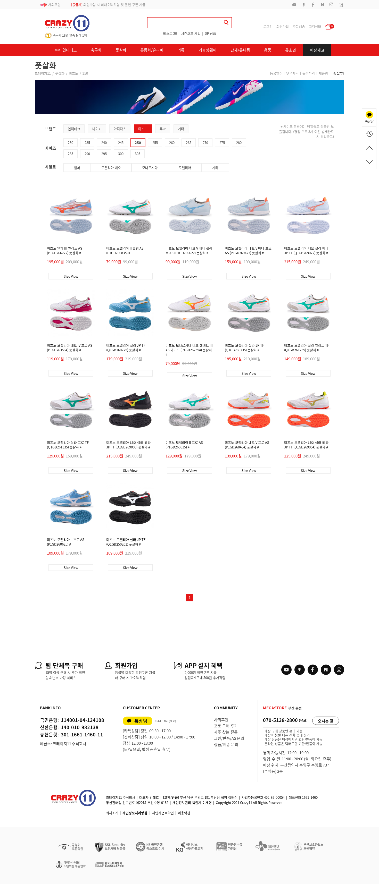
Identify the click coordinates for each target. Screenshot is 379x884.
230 (70, 142)
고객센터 (315, 26)
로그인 (268, 26)
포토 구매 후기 (226, 726)
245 (120, 142)
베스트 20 (170, 33)
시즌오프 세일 (191, 33)
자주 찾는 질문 (226, 732)
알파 (77, 167)
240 (104, 142)
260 (172, 142)
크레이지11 (43, 73)
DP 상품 (210, 33)
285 (70, 153)
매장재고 (317, 50)
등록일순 (276, 73)
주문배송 (299, 26)
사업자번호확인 (163, 812)
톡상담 (140, 720)
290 (87, 153)
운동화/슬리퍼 (151, 50)
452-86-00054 (274, 797)
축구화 (96, 50)
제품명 (323, 73)
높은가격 (308, 73)
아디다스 (120, 128)
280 (239, 142)
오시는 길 (325, 721)
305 (137, 153)
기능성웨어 (208, 50)
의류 (181, 50)
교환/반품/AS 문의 (229, 738)
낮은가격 (292, 73)
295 (104, 153)
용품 (267, 50)
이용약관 (184, 812)
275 (222, 142)
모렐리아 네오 (111, 167)
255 (155, 142)
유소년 (290, 50)
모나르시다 (150, 167)
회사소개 (112, 812)
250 (85, 73)
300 (120, 153)
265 (188, 142)
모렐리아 (185, 167)
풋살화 (121, 50)
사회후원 (54, 4)
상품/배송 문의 (226, 744)
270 (205, 142)
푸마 (163, 128)
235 (87, 142)
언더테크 (69, 50)
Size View (71, 276)
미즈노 (73, 73)
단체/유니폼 (240, 50)
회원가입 (282, 26)
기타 (181, 128)
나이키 (97, 128)
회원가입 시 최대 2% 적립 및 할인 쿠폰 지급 (108, 4)
